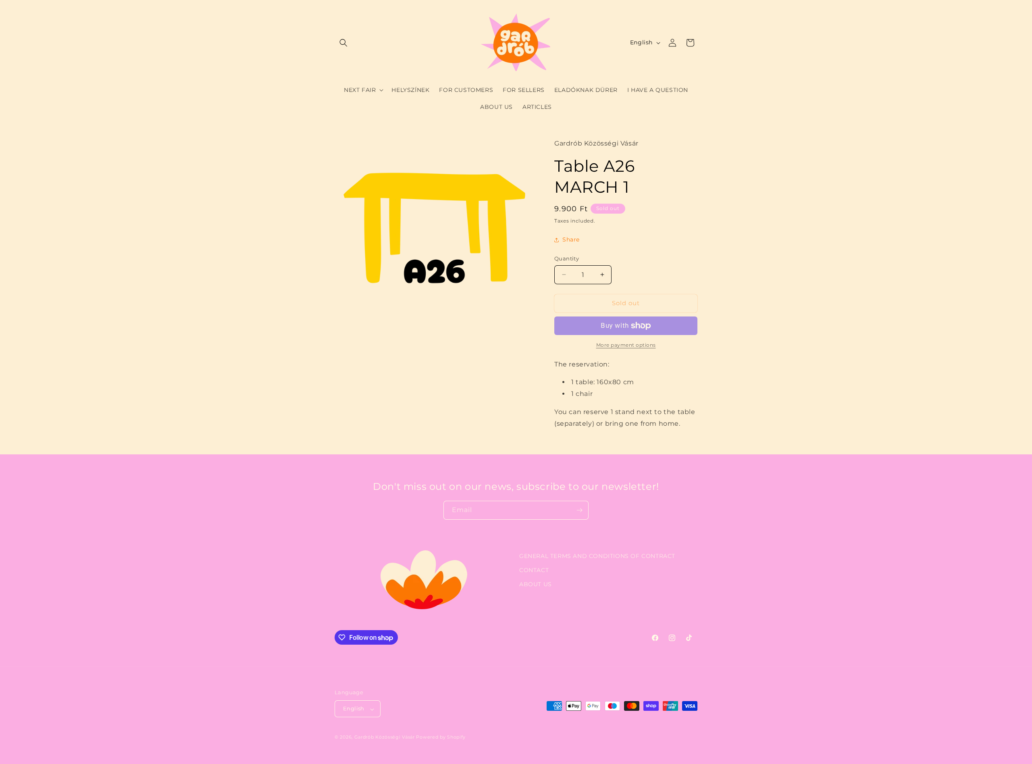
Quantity (566, 258)
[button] (343, 43)
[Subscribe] (579, 510)
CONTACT (534, 570)
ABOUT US (535, 584)
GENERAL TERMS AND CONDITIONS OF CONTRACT (597, 556)
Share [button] (571, 239)
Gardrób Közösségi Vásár (384, 737)
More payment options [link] (626, 345)
